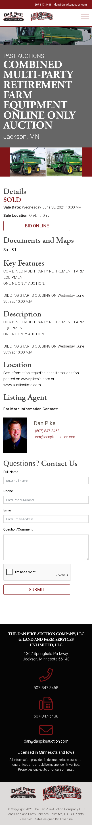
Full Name (10, 472)
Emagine (66, 819)
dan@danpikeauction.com (70, 4)
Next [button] (87, 162)
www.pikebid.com (35, 379)
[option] (24, 162)
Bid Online (37, 226)
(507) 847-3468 (47, 431)
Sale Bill (9, 249)
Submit (37, 589)
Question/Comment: (18, 529)
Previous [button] (5, 162)
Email (7, 510)
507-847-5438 (46, 716)
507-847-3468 (43, 4)
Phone (8, 491)
